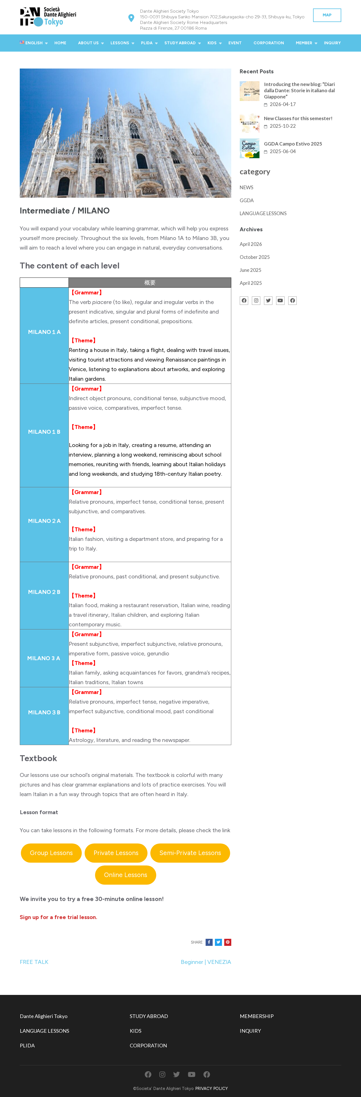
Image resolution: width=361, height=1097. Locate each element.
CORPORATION (269, 43)
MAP (327, 15)
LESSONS (120, 43)
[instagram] (256, 300)
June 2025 (250, 270)
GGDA (247, 200)
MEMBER (304, 43)
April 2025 (251, 283)
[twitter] (268, 300)
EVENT (235, 43)
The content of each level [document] (70, 265)
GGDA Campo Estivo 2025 (293, 144)
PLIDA (147, 43)
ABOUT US (88, 43)
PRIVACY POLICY (211, 1088)
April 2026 (251, 244)
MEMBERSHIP (257, 1016)
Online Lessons (125, 875)
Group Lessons (51, 853)
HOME (60, 43)
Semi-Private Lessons (190, 853)
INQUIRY (332, 43)
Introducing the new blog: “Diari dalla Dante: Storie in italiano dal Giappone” (299, 90)
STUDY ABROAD (180, 43)
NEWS (246, 187)
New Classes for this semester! (298, 118)
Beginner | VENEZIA (206, 962)
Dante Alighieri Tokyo (43, 1016)
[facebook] (244, 300)
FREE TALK (34, 962)
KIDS (212, 43)
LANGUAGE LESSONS (263, 213)
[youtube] (280, 300)
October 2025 (255, 257)
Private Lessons (116, 853)
